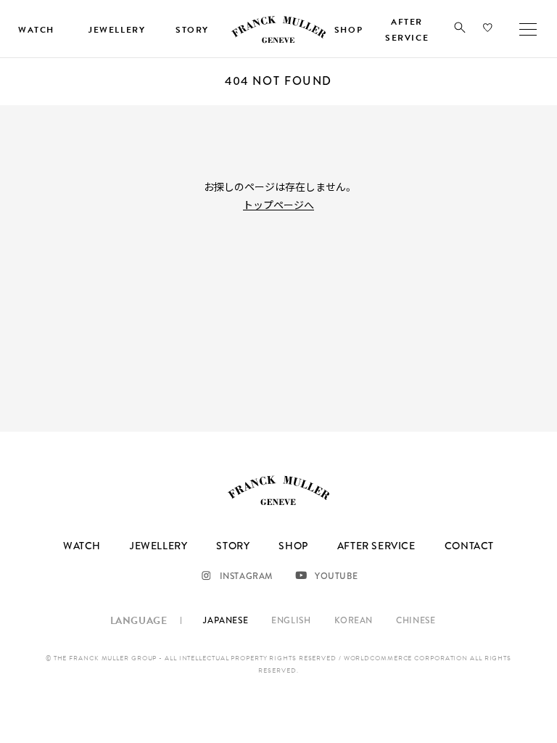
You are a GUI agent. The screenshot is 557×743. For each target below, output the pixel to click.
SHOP (293, 545)
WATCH (82, 545)
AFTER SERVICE (376, 545)
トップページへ (278, 204)
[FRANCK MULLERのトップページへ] (278, 40)
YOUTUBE (336, 576)
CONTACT (469, 545)
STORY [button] (192, 29)
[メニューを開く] (528, 29)
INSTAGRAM (246, 576)
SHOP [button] (348, 29)
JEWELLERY (158, 545)
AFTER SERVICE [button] (407, 29)
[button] (459, 30)
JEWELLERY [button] (116, 29)
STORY (232, 545)
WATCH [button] (36, 29)
